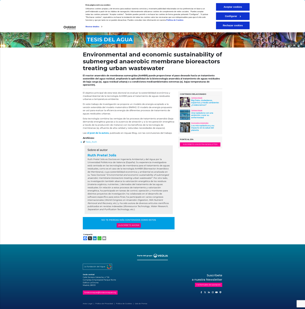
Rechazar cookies (233, 25)
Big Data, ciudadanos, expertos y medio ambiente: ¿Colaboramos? (205, 102)
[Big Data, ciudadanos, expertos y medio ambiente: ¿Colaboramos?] (185, 102)
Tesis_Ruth (91, 142)
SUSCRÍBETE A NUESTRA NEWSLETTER (200, 144)
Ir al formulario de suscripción (208, 285)
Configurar (231, 16)
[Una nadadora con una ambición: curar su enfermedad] (185, 114)
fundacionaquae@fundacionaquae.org (100, 292)
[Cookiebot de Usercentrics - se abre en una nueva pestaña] (69, 27)
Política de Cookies (174, 20)
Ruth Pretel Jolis (102, 155)
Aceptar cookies (233, 7)
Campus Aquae (196, 98)
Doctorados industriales (199, 123)
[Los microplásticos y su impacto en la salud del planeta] (185, 127)
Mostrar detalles (92, 27)
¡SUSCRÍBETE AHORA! (128, 225)
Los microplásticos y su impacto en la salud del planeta (202, 127)
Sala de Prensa (141, 303)
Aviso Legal (87, 303)
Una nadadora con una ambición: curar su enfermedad (202, 115)
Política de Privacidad (104, 303)
